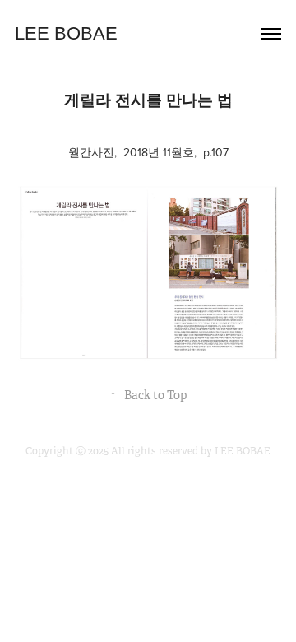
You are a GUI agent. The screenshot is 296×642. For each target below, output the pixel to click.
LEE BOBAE (66, 33)
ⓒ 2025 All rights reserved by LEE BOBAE (173, 451)
